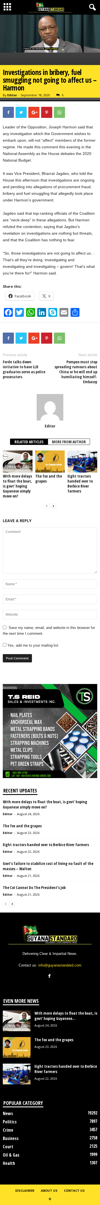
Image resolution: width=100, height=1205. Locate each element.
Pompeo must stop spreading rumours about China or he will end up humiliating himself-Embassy (75, 371)
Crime (8, 1130)
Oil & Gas (11, 1155)
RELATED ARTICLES (29, 441)
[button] (91, 7)
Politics (10, 1122)
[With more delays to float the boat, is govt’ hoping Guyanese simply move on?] (17, 461)
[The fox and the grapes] (50, 461)
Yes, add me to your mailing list (32, 645)
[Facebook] (50, 977)
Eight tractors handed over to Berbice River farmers (80, 483)
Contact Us (74, 1190)
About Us (49, 1190)
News (8, 1113)
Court (8, 1147)
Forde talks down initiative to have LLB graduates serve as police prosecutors (24, 369)
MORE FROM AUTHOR (69, 441)
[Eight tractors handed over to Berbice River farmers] (82, 461)
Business (11, 1138)
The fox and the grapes (48, 478)
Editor (12, 95)
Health (9, 1163)
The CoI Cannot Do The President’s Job (34, 887)
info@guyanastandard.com (59, 965)
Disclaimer (24, 1190)
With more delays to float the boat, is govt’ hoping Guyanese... (65, 1015)
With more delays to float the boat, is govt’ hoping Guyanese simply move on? (17, 486)
